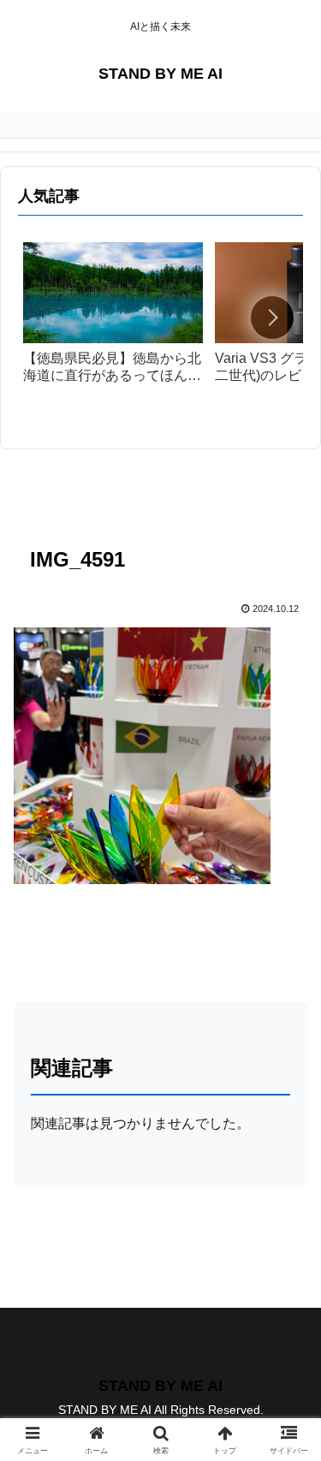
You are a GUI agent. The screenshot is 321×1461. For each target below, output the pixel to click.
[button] (272, 317)
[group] (113, 321)
